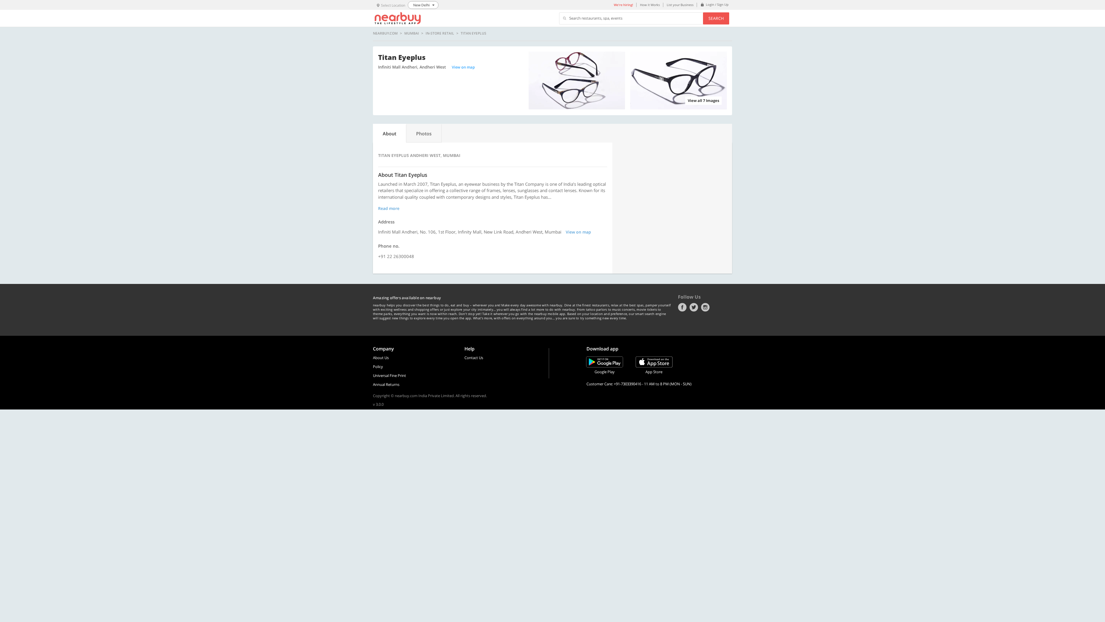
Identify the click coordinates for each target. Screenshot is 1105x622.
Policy (378, 366)
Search (716, 18)
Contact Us (473, 357)
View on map (463, 67)
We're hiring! (623, 5)
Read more (388, 208)
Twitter (693, 307)
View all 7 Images (703, 100)
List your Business (680, 5)
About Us (381, 357)
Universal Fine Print (389, 375)
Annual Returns (386, 384)
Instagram (705, 307)
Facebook (682, 307)
